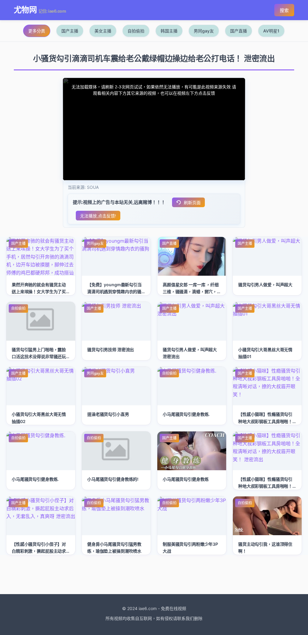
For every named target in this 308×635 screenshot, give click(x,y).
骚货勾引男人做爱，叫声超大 (265, 284)
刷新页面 (192, 202)
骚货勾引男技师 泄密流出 (110, 349)
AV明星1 (271, 30)
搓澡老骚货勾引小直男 (108, 414)
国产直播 (238, 30)
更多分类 (36, 30)
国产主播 (69, 30)
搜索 (284, 10)
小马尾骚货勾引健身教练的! (112, 479)
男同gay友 (204, 30)
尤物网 (25, 9)
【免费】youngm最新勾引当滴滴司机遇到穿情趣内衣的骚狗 (114, 291)
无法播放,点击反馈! (98, 215)
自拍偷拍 (136, 30)
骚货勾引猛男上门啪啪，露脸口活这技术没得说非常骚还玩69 (39, 356)
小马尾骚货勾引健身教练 (185, 479)
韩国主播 (169, 30)
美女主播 (102, 30)
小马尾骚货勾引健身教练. (186, 414)
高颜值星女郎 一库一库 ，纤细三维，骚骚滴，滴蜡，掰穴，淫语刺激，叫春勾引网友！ (191, 291)
